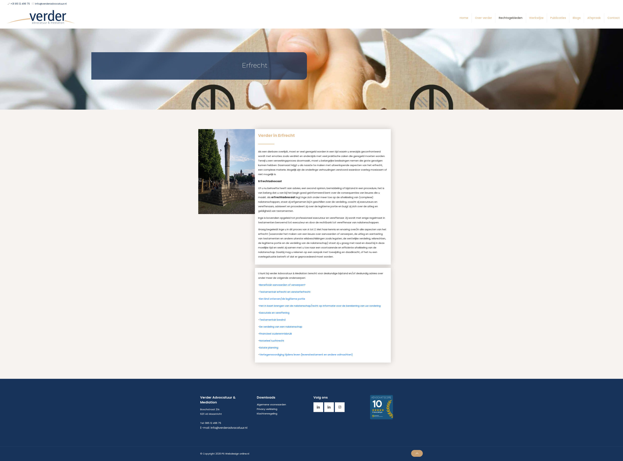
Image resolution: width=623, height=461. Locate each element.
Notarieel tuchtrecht (271, 340)
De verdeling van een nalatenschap (280, 326)
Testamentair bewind (272, 319)
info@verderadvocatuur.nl (51, 3)
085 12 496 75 (213, 423)
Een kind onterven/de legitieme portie (282, 298)
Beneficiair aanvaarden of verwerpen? (282, 285)
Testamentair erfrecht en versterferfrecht (285, 291)
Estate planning (268, 347)
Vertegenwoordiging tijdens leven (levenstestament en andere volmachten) (306, 354)
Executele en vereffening (274, 312)
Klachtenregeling (267, 413)
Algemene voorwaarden (271, 404)
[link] (226, 171)
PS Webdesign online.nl (235, 453)
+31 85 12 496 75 (20, 3)
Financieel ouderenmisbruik (275, 333)
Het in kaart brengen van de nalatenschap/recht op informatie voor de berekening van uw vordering (320, 305)
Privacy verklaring (267, 409)
